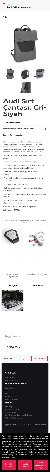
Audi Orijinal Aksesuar (19, 7)
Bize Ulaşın (9, 407)
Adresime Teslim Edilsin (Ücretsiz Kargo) (19, 129)
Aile (6, 394)
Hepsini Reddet (25, 465)
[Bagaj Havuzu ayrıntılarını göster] (12, 312)
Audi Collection (10, 378)
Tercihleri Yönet (9, 465)
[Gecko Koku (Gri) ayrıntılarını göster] (37, 250)
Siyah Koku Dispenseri (12, 275)
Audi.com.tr (26, 425)
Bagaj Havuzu (12, 336)
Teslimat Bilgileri (11, 412)
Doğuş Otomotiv (10, 425)
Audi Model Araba (11, 380)
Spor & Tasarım (10, 388)
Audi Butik (12, 4)
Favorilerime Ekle (13, 122)
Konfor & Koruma (11, 399)
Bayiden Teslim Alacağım (13, 135)
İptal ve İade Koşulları (13, 409)
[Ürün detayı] (10, 73)
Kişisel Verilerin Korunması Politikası (18, 415)
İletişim (7, 396)
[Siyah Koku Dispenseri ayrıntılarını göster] (12, 250)
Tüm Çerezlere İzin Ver (41, 465)
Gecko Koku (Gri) (37, 274)
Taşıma (7, 391)
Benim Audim (40, 425)
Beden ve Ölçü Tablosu (13, 418)
